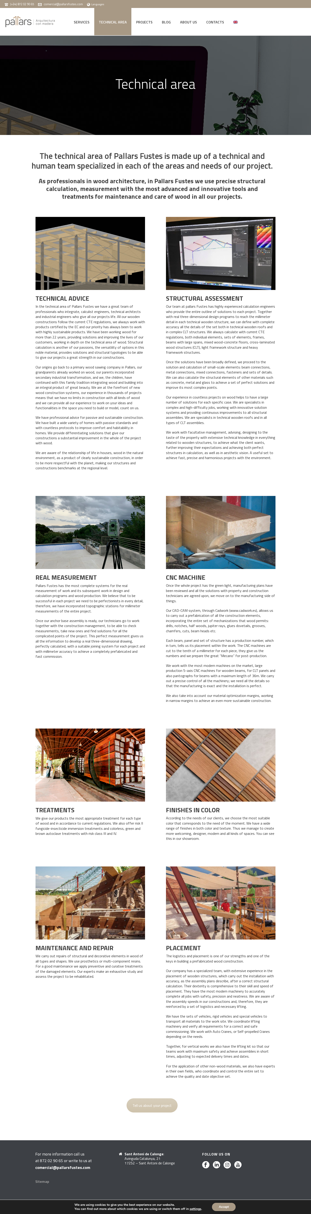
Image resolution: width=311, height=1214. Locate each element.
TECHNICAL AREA (113, 22)
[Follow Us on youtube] (238, 1165)
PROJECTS (144, 22)
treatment (111, 818)
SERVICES (81, 22)
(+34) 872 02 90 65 (22, 4)
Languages (97, 4)
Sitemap (42, 1181)
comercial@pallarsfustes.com (63, 4)
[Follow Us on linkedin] (216, 1165)
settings (195, 1209)
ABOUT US (188, 22)
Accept (224, 1207)
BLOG (166, 22)
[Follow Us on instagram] (227, 1165)
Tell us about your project (152, 1105)
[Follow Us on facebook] (205, 1165)
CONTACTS (215, 22)
